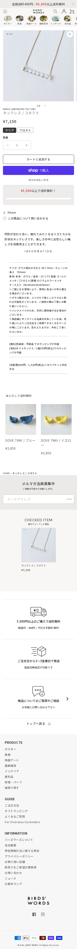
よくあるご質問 (15, 816)
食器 (7, 755)
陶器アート (12, 760)
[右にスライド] (45, 105)
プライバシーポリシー (19, 856)
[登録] (69, 499)
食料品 (9, 777)
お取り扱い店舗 (15, 862)
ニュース (10, 878)
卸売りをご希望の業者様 (21, 867)
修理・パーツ (13, 782)
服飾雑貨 (10, 766)
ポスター (10, 749)
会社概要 (10, 845)
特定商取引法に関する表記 (22, 851)
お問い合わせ (13, 873)
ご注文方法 (12, 805)
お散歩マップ (13, 884)
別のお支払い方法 (38, 179)
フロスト (25, 130)
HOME (6, 473)
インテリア (12, 771)
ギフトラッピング (16, 811)
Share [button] (12, 212)
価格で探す (12, 788)
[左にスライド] (31, 105)
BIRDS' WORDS (31, 945)
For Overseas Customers (22, 822)
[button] (5, 11)
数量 (5, 137)
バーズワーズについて (19, 840)
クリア (9, 130)
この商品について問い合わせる (28, 218)
